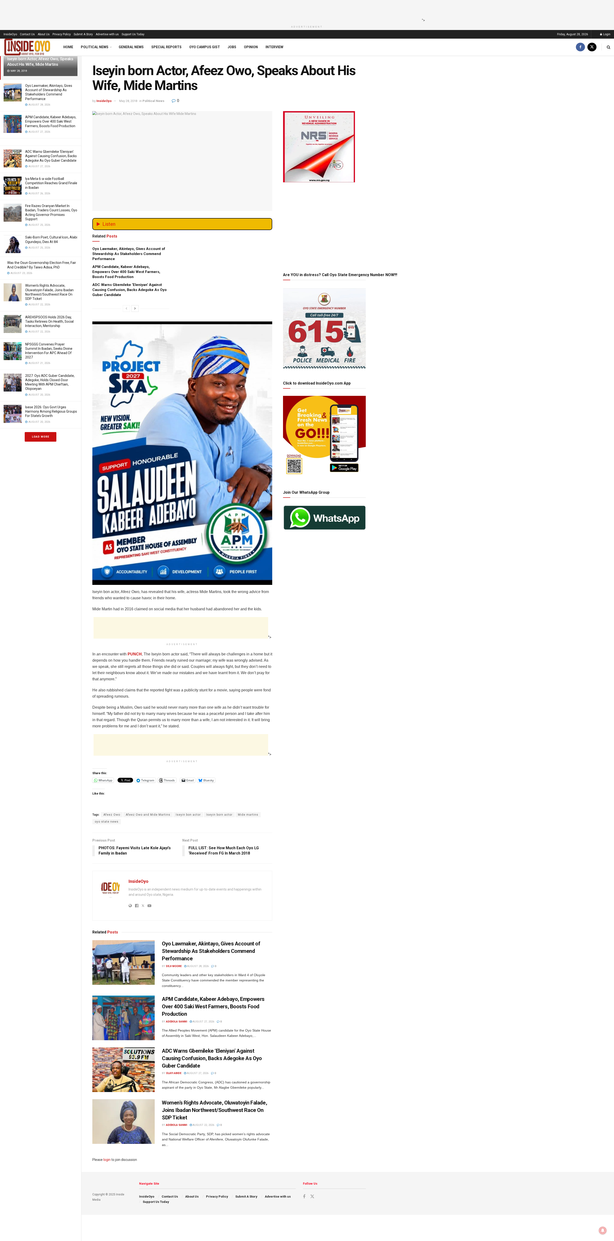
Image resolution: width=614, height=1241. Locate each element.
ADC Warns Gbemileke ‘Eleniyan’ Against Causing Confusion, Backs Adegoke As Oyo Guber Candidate (51, 156)
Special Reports (166, 47)
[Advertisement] (305, 11)
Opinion (251, 47)
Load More (40, 436)
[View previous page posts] (126, 308)
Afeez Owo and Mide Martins (148, 814)
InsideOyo (10, 34)
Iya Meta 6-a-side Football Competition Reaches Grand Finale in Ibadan (51, 183)
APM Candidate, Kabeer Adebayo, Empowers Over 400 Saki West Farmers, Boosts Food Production (50, 121)
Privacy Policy (62, 34)
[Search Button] (608, 47)
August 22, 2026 (203, 1125)
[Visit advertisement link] (182, 409)
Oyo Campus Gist (204, 47)
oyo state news (106, 821)
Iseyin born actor (219, 814)
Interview (274, 47)
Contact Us (27, 34)
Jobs (232, 47)
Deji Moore (174, 966)
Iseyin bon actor (188, 814)
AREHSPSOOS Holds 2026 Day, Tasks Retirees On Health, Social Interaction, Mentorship (49, 321)
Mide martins (248, 814)
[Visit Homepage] (27, 47)
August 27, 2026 (203, 1021)
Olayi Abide (173, 1073)
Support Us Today (133, 34)
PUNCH (135, 654)
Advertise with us (107, 34)
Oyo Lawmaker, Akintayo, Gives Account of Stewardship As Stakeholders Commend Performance (128, 254)
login (107, 1160)
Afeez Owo (111, 814)
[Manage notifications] (603, 1230)
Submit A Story (83, 34)
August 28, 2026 (197, 966)
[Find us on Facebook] (580, 47)
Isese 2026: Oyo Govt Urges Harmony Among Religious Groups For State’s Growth (51, 411)
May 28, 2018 (128, 101)
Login (606, 34)
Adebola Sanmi (176, 1021)
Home (68, 47)
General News (131, 47)
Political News (94, 47)
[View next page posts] (135, 308)
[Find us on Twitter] (591, 47)
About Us (44, 34)
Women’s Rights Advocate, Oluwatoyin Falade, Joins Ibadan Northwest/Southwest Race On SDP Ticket (214, 1110)
